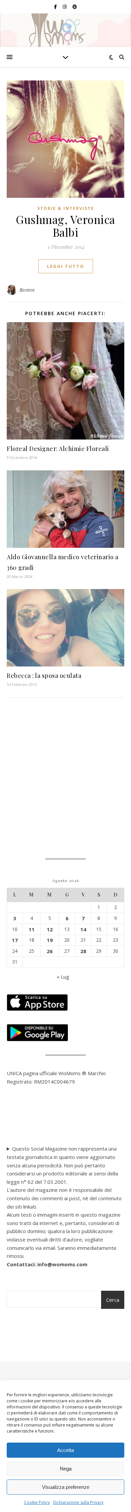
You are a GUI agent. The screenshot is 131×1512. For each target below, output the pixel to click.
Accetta (65, 1450)
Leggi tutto (65, 266)
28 (83, 951)
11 (32, 929)
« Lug (63, 976)
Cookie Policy (37, 1502)
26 (50, 951)
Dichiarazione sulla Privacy (78, 1502)
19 (50, 940)
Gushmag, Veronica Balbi (65, 225)
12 (50, 929)
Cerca (112, 1299)
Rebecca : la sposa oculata (44, 676)
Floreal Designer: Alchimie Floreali (58, 449)
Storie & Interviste (65, 208)
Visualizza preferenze (65, 1487)
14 (83, 929)
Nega (66, 1468)
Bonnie (27, 290)
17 (15, 940)
